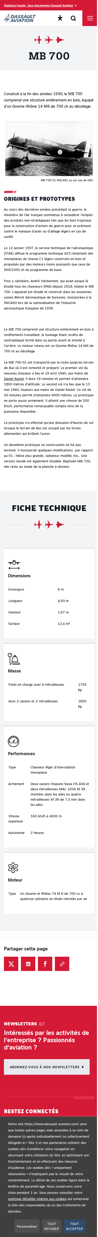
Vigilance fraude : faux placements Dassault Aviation (38, 5)
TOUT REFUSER (51, 1226)
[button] (49, 152)
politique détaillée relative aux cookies (37, 1198)
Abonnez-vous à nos (44, 1067)
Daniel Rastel (14, 378)
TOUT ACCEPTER (74, 1226)
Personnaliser (27, 1226)
